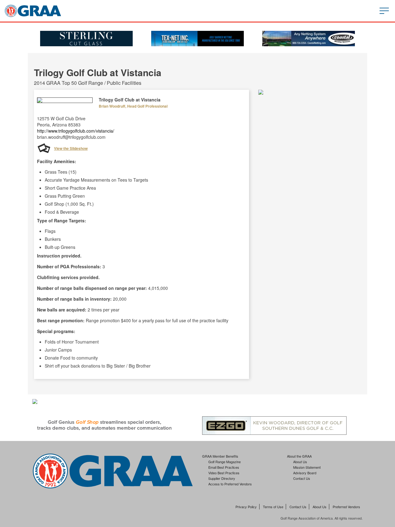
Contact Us (301, 478)
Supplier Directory (221, 478)
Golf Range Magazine (224, 461)
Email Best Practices (223, 467)
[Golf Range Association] (33, 11)
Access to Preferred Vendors (230, 483)
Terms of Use (273, 506)
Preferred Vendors (346, 506)
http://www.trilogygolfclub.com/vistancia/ (75, 131)
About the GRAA (299, 456)
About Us (300, 461)
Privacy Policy (246, 506)
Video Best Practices (223, 472)
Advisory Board (304, 472)
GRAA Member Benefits (220, 456)
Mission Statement (307, 467)
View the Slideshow (71, 148)
